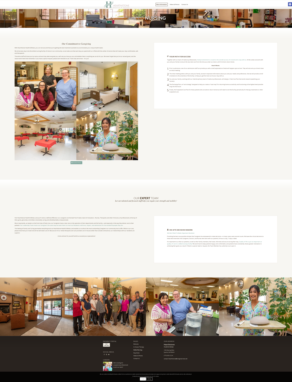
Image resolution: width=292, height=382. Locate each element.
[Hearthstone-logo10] (117, 4)
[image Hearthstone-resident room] (107, 86)
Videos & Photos (138, 356)
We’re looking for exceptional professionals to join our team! (120, 365)
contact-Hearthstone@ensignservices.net (175, 359)
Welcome (136, 344)
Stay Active (136, 353)
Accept (143, 379)
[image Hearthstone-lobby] (36, 306)
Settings (149, 379)
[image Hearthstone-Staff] (107, 135)
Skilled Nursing (137, 350)
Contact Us (136, 358)
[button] (290, 4)
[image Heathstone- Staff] (45, 86)
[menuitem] (162, 4)
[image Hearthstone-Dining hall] (45, 135)
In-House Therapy (138, 347)
